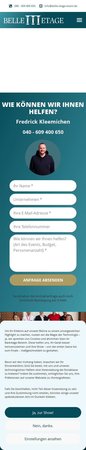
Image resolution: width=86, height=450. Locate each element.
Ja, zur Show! (43, 412)
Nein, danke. (43, 425)
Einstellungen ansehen (43, 438)
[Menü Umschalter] (79, 20)
